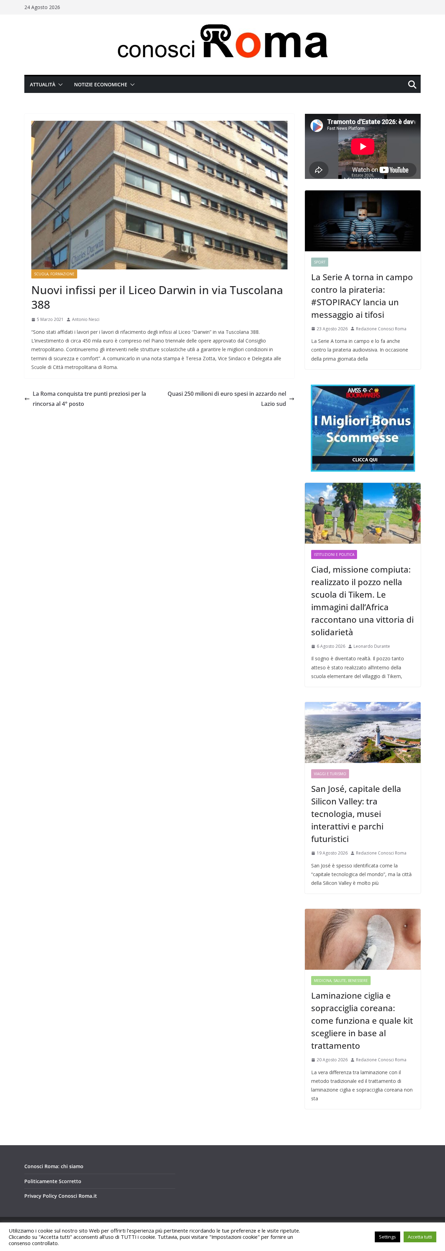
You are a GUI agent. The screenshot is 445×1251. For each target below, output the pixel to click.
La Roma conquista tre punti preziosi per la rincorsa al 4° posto (89, 399)
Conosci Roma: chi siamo (53, 1166)
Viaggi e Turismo (330, 773)
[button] (59, 84)
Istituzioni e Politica (334, 554)
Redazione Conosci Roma (381, 329)
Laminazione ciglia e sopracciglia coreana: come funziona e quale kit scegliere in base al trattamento (362, 1020)
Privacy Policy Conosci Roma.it (60, 1196)
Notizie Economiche (100, 84)
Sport (319, 262)
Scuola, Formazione (54, 274)
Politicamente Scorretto (52, 1181)
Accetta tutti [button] (420, 1237)
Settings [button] (387, 1237)
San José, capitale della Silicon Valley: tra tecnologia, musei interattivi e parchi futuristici (356, 813)
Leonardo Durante (372, 646)
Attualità (42, 84)
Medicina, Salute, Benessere (341, 980)
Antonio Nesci (85, 319)
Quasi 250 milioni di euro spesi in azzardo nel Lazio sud (227, 399)
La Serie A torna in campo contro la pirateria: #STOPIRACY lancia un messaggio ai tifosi (362, 295)
